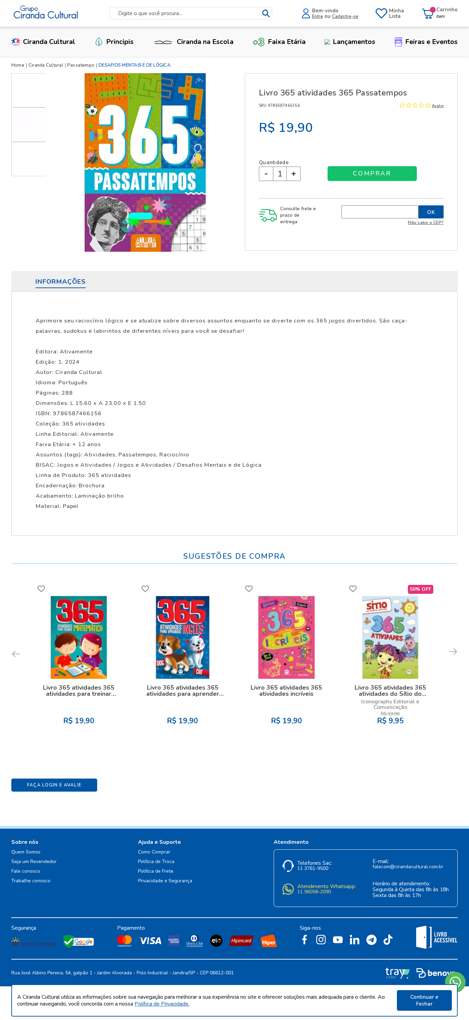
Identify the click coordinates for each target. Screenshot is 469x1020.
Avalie (438, 106)
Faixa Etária (287, 41)
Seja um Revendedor (34, 862)
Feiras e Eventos (431, 41)
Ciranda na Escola (205, 41)
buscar (266, 14)
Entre (317, 16)
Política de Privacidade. (162, 1004)
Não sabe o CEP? (426, 222)
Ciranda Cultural (49, 41)
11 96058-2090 (314, 892)
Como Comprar (154, 852)
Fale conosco (25, 871)
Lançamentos (354, 41)
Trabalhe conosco (30, 881)
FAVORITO (41, 588)
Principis (120, 41)
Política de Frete (155, 871)
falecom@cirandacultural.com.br (408, 867)
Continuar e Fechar (424, 1000)
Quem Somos (26, 852)
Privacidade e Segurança (165, 881)
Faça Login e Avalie (54, 785)
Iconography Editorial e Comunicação (390, 704)
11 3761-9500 (312, 869)
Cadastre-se (345, 16)
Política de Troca (156, 862)
